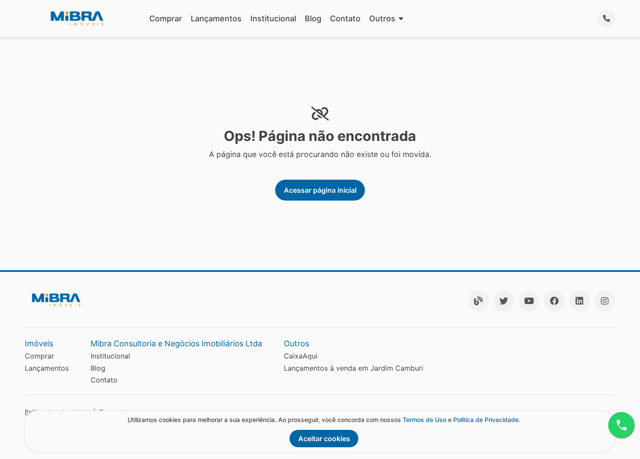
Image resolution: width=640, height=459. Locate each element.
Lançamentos (216, 18)
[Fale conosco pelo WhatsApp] (621, 425)
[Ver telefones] (606, 18)
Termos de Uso (424, 419)
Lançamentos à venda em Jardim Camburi (353, 368)
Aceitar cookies (324, 438)
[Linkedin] (579, 301)
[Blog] (478, 301)
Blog (313, 18)
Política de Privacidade (486, 419)
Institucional (273, 18)
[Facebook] (554, 301)
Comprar (165, 18)
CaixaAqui (300, 356)
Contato (345, 18)
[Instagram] (604, 301)
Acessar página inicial (320, 190)
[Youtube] (529, 301)
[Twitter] (503, 301)
